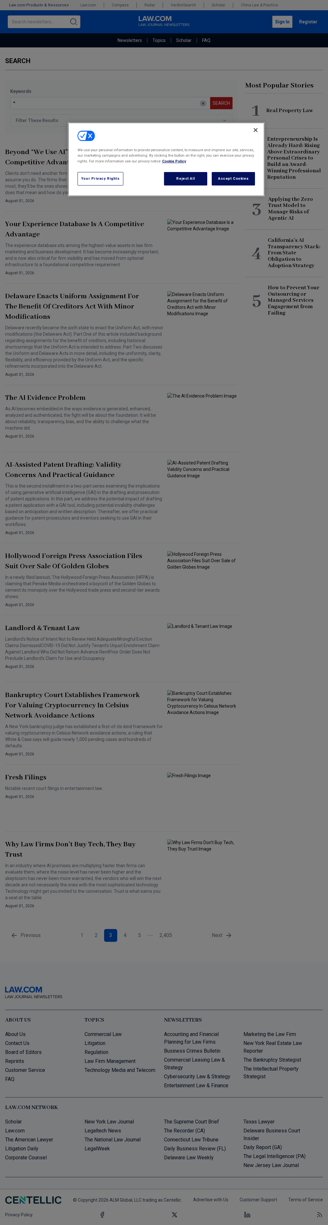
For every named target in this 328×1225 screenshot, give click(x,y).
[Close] (256, 130)
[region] (166, 159)
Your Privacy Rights (100, 178)
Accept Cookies (233, 178)
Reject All (185, 178)
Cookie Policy (174, 161)
